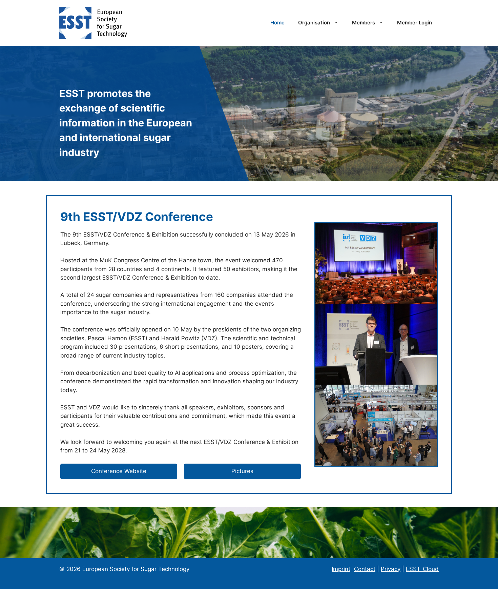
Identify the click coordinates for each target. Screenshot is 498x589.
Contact (364, 569)
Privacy (390, 569)
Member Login (414, 22)
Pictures (242, 471)
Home (277, 22)
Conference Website (118, 471)
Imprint (341, 569)
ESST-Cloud (422, 569)
